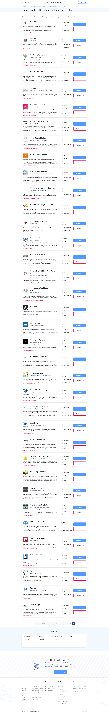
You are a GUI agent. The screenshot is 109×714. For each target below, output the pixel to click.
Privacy (39, 711)
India (71, 636)
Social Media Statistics (77, 691)
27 (63, 623)
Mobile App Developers (36, 695)
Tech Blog (24, 690)
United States (27, 636)
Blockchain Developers (36, 686)
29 (70, 623)
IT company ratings (25, 6)
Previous (44, 623)
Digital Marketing (34, 6)
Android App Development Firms (64, 701)
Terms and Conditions (34, 711)
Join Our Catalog (60, 672)
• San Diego (26, 639)
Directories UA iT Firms (50, 690)
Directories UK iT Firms (49, 686)
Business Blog (25, 695)
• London (57, 639)
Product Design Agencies (63, 691)
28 (66, 623)
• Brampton (42, 639)
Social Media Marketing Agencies (65, 699)
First (37, 623)
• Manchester (57, 641)
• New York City (27, 641)
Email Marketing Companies (63, 703)
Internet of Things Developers (38, 692)
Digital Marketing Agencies (37, 690)
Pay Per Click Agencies (62, 696)
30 (73, 623)
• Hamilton (42, 641)
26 (60, 623)
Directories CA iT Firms (50, 688)
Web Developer (35, 699)
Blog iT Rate (24, 688)
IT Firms (23, 697)
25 (56, 623)
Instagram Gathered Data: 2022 (79, 686)
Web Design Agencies (36, 697)
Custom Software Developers (38, 688)
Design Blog (24, 692)
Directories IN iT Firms (49, 692)
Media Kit (24, 686)
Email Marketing (42, 6)
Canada (41, 636)
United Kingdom (58, 636)
